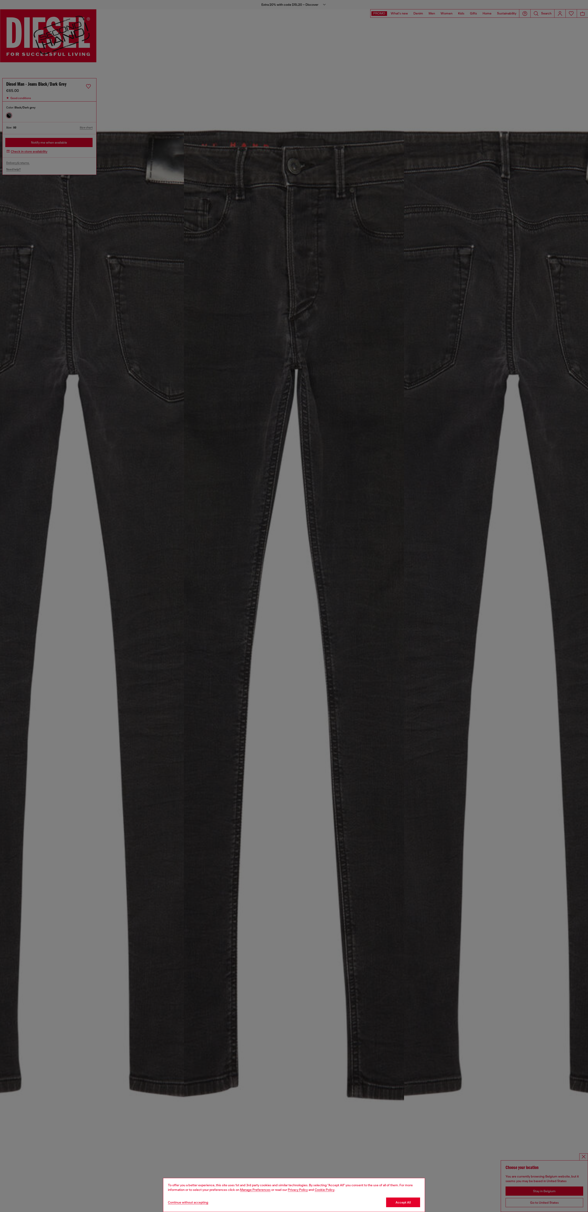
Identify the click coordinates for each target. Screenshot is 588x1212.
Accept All (403, 1202)
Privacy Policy (298, 1190)
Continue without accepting (188, 1202)
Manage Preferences (255, 1190)
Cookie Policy (324, 1190)
